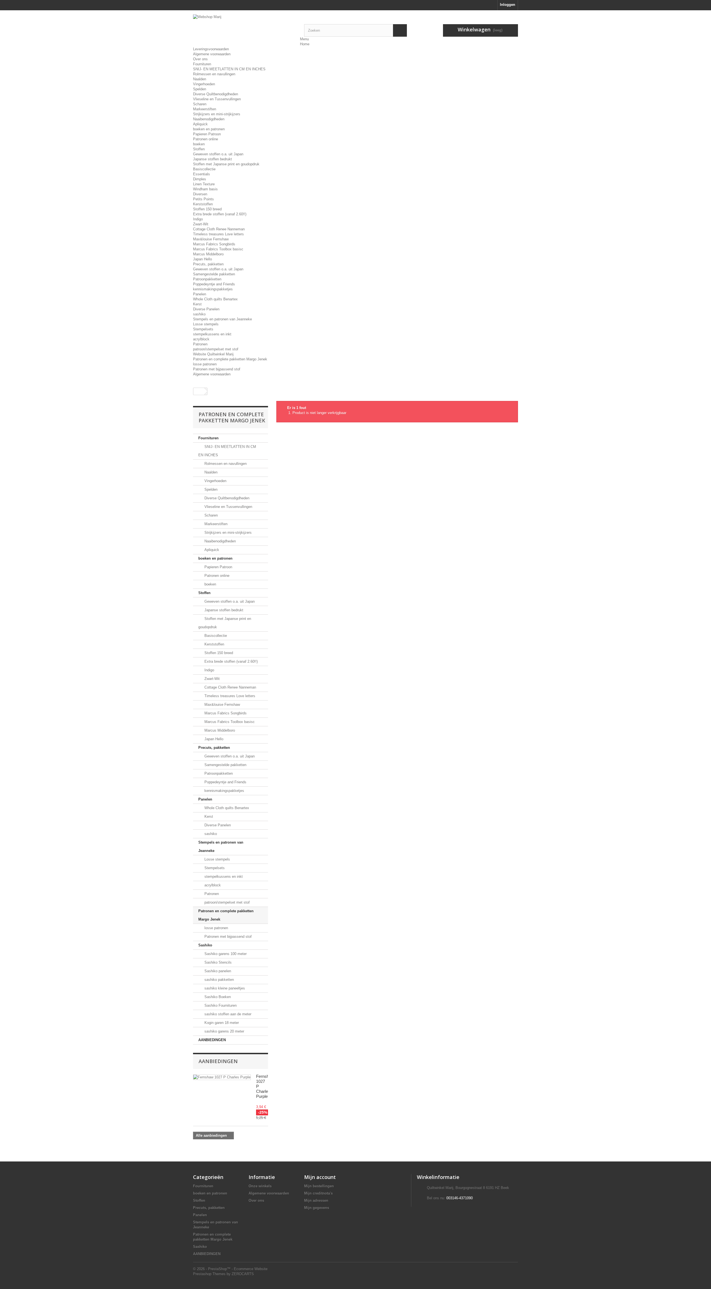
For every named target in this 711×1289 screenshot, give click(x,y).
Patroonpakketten (207, 279)
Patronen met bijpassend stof (216, 369)
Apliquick (200, 124)
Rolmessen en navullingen (214, 74)
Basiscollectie (204, 169)
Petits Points (203, 199)
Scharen (199, 104)
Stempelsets (203, 329)
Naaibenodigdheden (208, 119)
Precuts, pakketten (208, 264)
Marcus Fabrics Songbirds (214, 244)
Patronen (200, 344)
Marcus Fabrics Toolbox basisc (218, 249)
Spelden (199, 89)
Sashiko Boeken (217, 997)
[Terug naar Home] (199, 391)
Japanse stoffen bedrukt (212, 159)
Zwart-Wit (200, 224)
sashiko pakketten (218, 980)
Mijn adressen (316, 1200)
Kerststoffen (203, 204)
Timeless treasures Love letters (218, 234)
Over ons (200, 59)
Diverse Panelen (206, 309)
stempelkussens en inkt (212, 334)
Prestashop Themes (209, 1274)
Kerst (197, 304)
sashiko (199, 314)
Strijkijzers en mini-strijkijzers (216, 114)
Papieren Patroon (207, 134)
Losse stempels (206, 324)
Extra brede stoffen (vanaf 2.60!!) (219, 214)
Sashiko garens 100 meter (225, 954)
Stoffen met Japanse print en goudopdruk (226, 164)
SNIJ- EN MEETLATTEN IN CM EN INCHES (229, 69)
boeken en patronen (209, 129)
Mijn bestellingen (319, 1186)
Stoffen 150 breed (207, 209)
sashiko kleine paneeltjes (224, 988)
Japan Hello (202, 259)
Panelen (199, 294)
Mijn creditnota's (318, 1193)
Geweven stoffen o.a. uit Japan (218, 154)
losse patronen (205, 364)
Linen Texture (204, 184)
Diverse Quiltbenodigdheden (215, 94)
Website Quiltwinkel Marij (213, 354)
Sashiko (205, 945)
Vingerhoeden (204, 84)
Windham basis (205, 189)
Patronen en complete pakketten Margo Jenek (230, 359)
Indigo (198, 219)
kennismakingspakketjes (213, 289)
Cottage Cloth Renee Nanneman (219, 229)
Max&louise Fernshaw (211, 239)
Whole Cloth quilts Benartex (215, 299)
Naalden (199, 79)
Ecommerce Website (250, 1269)
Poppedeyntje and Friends (214, 284)
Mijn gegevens (316, 1208)
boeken (199, 144)
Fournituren (202, 64)
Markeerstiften (204, 109)
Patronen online (205, 139)
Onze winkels (260, 1186)
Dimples (199, 179)
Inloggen (507, 5)
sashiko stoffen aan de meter (227, 1014)
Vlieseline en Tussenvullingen (217, 99)
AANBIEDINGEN (212, 1040)
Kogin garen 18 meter (221, 1023)
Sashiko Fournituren (220, 1005)
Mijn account (320, 1177)
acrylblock (201, 339)
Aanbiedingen (218, 1061)
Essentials (201, 174)
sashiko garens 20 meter (223, 1031)
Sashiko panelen (217, 971)
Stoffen (199, 149)
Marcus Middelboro (208, 254)
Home (304, 44)
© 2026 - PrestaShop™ (212, 1269)
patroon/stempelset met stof (215, 349)
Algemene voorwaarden (212, 54)
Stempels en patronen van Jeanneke (222, 319)
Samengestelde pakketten (214, 274)
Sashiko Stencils (217, 962)
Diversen (200, 194)
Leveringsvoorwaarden (211, 49)
